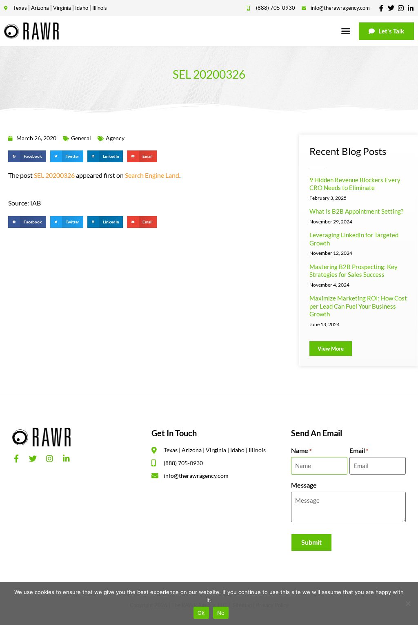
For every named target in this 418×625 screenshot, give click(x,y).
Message (304, 485)
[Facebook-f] (381, 8)
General (81, 138)
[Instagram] (401, 8)
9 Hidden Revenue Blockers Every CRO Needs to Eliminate (354, 184)
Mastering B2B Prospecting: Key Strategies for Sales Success (353, 270)
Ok (201, 613)
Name (301, 450)
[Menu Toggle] (346, 31)
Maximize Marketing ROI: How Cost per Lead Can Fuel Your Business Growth (358, 306)
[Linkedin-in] (410, 8)
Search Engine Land (152, 175)
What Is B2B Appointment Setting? (356, 211)
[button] (27, 156)
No (221, 613)
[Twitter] (391, 8)
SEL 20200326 (54, 175)
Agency (115, 138)
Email (358, 450)
